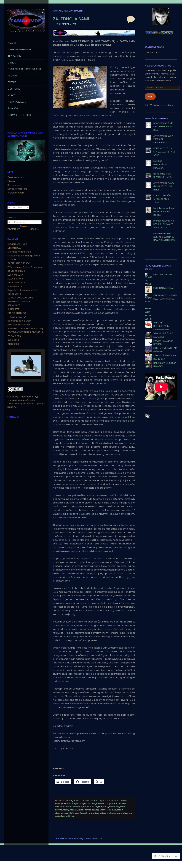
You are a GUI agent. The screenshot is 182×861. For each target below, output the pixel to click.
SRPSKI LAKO (13, 305)
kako (89, 803)
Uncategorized (72, 800)
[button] (18, 369)
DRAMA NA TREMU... (163, 274)
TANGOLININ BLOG (16, 313)
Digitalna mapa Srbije (19, 251)
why (116, 813)
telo (72, 813)
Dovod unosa (14, 185)
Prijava (11, 181)
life (113, 803)
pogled (98, 806)
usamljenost (81, 813)
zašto (57, 816)
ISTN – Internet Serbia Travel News (25, 267)
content (124, 800)
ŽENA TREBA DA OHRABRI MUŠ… (163, 139)
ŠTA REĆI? (13, 108)
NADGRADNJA (14, 286)
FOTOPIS (12, 82)
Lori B (156, 160)
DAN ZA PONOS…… (162, 148)
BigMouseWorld (161, 220)
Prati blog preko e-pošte (159, 65)
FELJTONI (12, 75)
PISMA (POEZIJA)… (17, 101)
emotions (68, 803)
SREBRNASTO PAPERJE (18, 301)
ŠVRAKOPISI (13, 340)
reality (66, 809)
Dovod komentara (17, 188)
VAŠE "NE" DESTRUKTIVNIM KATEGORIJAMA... (162, 326)
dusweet (12, 259)
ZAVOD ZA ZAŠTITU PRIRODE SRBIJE (25, 332)
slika (114, 809)
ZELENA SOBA (14, 336)
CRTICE (12, 62)
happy (83, 803)
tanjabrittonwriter (162, 208)
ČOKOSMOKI (13, 343)
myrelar (157, 173)
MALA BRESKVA (15, 278)
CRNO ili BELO (14, 247)
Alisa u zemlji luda (17, 243)
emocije (59, 803)
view (90, 813)
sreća (120, 809)
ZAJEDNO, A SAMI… (72, 19)
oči (84, 806)
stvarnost (59, 813)
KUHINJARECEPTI (15, 274)
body (100, 800)
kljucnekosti (66, 748)
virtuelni (104, 813)
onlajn (66, 806)
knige (94, 803)
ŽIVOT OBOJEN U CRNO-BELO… (163, 126)
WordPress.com (16, 192)
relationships (84, 809)
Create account (16, 177)
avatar (94, 800)
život (73, 816)
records (73, 809)
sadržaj (95, 809)
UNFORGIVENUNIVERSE (18, 324)
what (111, 813)
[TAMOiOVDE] (26, 33)
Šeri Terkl (65, 816)
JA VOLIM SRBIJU (16, 271)
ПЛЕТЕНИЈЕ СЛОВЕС (18, 263)
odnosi (58, 806)
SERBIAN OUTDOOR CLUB (20, 297)
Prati (150, 96)
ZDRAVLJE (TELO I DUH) (19, 115)
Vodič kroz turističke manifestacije (25, 328)
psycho (58, 809)
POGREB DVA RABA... (163, 287)
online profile (75, 806)
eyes (76, 803)
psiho (122, 806)
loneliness (121, 803)
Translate (33, 228)
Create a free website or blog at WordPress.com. (78, 838)
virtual (96, 813)
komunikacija (104, 803)
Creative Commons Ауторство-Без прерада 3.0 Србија (26, 404)
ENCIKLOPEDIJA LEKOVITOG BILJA (24, 69)
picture (90, 806)
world (121, 813)
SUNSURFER (13, 309)
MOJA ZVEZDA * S (16, 282)
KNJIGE (11, 95)
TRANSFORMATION (16, 316)
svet (67, 813)
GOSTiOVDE (14, 88)
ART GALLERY (14, 56)
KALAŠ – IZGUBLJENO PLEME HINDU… (164, 186)
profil (105, 806)
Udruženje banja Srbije (19, 320)
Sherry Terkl (105, 809)
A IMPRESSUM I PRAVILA (19, 49)
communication (111, 800)
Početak (12, 43)
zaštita (128, 813)
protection (113, 806)
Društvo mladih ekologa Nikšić (23, 255)
